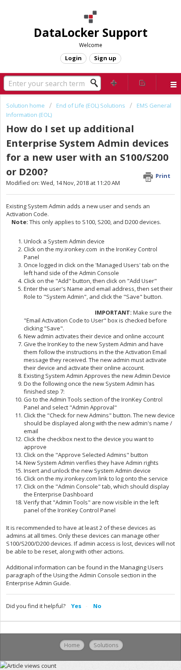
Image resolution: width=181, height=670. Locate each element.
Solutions (106, 645)
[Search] (96, 83)
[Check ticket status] (142, 83)
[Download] (74, 333)
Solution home (26, 105)
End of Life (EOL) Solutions (90, 105)
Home (72, 645)
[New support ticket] (114, 83)
